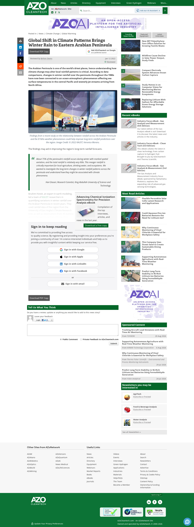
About (142, 454)
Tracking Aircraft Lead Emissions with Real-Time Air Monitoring (143, 330)
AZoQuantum (61, 457)
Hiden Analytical (133, 378)
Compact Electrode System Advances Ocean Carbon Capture (154, 72)
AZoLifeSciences (63, 467)
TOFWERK (131, 336)
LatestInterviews (159, 35)
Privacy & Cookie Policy (150, 474)
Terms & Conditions (149, 471)
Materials (117, 474)
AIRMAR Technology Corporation (140, 347)
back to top (156, 495)
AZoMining (32, 471)
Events (116, 457)
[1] (130, 45)
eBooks (90, 478)
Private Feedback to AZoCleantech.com (101, 339)
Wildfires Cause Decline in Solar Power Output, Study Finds (153, 58)
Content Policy (146, 481)
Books (89, 474)
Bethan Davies (46, 58)
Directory (91, 461)
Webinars (91, 467)
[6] (130, 276)
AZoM (29, 454)
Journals (90, 481)
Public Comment (70, 339)
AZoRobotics (32, 461)
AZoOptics (31, 464)
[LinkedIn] (20, 47)
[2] (130, 60)
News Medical (62, 464)
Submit (113, 343)
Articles (90, 457)
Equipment (91, 464)
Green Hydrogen (120, 464)
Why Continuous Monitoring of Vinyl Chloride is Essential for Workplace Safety (153, 231)
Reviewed (111, 62)
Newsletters (145, 461)
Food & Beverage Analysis (145, 407)
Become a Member (121, 485)
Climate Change (53, 33)
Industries (117, 471)
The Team (117, 481)
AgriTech (137, 394)
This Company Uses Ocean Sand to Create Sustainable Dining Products (153, 246)
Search (143, 457)
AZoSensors (61, 454)
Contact (143, 464)
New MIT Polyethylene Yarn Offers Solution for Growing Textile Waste (154, 43)
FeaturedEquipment (144, 35)
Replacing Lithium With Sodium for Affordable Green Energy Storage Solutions (154, 103)
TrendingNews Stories (129, 35)
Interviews (117, 461)
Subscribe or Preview (142, 396)
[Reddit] (20, 66)
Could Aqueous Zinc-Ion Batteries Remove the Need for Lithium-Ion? (153, 215)
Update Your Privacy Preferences (48, 523)
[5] (130, 104)
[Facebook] (20, 53)
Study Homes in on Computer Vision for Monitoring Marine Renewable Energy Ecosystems (152, 89)
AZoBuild (31, 467)
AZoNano (31, 457)
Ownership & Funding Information (150, 486)
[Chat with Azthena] (187, 522)
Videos (116, 454)
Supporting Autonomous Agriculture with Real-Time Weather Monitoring (154, 260)
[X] (20, 60)
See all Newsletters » (131, 432)
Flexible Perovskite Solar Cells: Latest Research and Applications (154, 200)
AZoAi (58, 461)
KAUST (45, 197)
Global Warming (69, 33)
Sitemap (143, 478)
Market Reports (93, 471)
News (41, 33)
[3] (130, 74)
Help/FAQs (118, 478)
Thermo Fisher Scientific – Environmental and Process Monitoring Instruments (143, 360)
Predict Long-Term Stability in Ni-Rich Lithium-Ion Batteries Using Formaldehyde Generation (153, 276)
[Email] (20, 72)
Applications (118, 467)
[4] (130, 89)
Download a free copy (96, 225)
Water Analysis (140, 419)
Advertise (144, 467)
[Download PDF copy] (20, 41)
